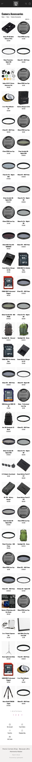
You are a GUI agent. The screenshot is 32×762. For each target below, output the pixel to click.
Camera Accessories (16, 17)
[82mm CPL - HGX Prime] (23, 558)
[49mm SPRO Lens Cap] (23, 121)
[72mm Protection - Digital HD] (8, 51)
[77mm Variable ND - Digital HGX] (23, 142)
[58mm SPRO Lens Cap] (23, 74)
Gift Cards (9, 739)
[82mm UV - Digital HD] (23, 374)
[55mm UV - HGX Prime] (23, 51)
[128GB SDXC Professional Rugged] (8, 282)
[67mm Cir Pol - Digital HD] (23, 306)
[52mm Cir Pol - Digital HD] (23, 442)
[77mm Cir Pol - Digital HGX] (8, 166)
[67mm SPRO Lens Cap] (8, 142)
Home (3, 17)
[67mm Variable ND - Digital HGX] (8, 189)
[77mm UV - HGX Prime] (23, 648)
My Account (10, 727)
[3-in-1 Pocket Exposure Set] (8, 624)
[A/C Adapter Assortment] (8, 465)
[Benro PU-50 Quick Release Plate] (8, 28)
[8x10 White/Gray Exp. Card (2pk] (23, 624)
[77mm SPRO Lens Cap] (23, 28)
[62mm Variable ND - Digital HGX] (8, 442)
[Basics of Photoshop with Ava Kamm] (8, 601)
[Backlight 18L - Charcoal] (8, 329)
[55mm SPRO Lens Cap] (23, 601)
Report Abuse (16, 755)
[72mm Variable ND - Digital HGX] (8, 512)
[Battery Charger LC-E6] (23, 98)
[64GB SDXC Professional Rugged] (8, 669)
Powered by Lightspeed (16, 757)
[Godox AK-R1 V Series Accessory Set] (8, 74)
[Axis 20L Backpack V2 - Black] (8, 418)
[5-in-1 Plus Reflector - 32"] (23, 669)
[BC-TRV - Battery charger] (8, 488)
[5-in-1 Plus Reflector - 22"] (8, 98)
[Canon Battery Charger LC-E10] (8, 259)
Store (7, 17)
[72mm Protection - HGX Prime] (8, 535)
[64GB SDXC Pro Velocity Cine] (23, 259)
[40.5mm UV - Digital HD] (23, 580)
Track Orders (22, 727)
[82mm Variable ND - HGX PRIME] (8, 306)
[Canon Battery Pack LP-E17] (23, 465)
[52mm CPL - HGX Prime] (8, 374)
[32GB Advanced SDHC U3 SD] (8, 395)
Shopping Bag (22, 733)
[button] (16, 3)
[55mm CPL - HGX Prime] (23, 236)
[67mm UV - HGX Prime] (8, 121)
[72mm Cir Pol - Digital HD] (23, 189)
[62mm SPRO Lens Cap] (8, 212)
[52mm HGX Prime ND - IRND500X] (8, 236)
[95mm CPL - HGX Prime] (8, 580)
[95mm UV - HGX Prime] (23, 166)
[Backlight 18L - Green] (23, 329)
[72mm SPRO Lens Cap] (23, 512)
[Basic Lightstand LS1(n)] (8, 648)
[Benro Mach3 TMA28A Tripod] (8, 693)
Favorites (10, 733)
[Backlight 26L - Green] (23, 535)
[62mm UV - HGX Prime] (23, 418)
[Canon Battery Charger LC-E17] (23, 350)
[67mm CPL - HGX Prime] (23, 282)
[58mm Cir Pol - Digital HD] (23, 212)
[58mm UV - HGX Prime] (23, 693)
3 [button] (18, 715)
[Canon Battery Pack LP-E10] (23, 488)
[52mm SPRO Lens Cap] (8, 558)
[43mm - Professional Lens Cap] (23, 395)
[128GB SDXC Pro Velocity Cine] (8, 350)
